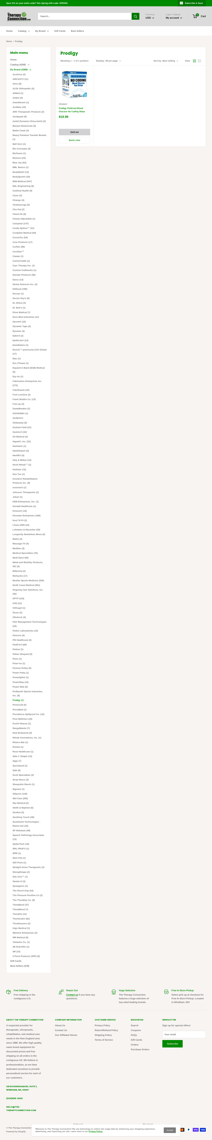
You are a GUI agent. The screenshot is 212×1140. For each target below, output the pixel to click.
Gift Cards (59, 31)
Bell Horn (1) (19, 144)
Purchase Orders (140, 1049)
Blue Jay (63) (19, 162)
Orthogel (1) (19, 608)
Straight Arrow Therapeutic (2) (28, 867)
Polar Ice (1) (19, 663)
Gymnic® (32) (20, 432)
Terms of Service (104, 1039)
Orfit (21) (17, 603)
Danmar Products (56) (24, 275)
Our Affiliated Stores (66, 1035)
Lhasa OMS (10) (21, 525)
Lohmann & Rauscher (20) (26, 529)
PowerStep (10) (21, 682)
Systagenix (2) (20, 886)
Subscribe (172, 1043)
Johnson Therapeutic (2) (26, 492)
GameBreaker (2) (21, 408)
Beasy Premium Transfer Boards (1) (29, 137)
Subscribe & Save (194, 3)
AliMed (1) (18, 93)
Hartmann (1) (19, 446)
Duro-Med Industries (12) (26, 317)
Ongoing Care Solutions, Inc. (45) (28, 592)
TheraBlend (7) (20, 909)
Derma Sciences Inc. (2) (25, 284)
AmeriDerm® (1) (21, 102)
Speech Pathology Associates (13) (28, 837)
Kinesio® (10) (20, 511)
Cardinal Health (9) (22, 190)
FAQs (134, 1035)
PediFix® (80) (20, 644)
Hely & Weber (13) (22, 460)
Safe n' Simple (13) (22, 756)
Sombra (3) (18, 812)
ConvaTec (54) (20, 237)
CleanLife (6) (19, 214)
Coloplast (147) (21, 223)
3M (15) (16, 951)
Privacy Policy (102, 1025)
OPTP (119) (18, 598)
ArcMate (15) (19, 107)
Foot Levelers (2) (22, 394)
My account (173, 17)
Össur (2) (17, 612)
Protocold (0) (19, 705)
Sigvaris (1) (19, 789)
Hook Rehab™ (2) (22, 464)
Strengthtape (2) (21, 872)
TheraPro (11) (20, 914)
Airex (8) (17, 83)
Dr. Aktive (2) (19, 303)
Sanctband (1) (20, 765)
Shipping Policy (103, 1035)
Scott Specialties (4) (23, 775)
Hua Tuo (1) (19, 474)
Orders (134, 1044)
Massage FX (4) (21, 543)
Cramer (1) (18, 256)
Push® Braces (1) (22, 723)
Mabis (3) (17, 539)
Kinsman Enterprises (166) (27, 515)
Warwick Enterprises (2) (25, 933)
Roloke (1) (18, 747)
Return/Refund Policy (106, 1030)
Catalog (22, 31)
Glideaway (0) (20, 422)
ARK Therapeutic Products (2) (28, 112)
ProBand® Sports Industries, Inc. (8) (28, 693)
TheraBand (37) (21, 904)
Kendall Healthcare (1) (24, 506)
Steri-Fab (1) (19, 858)
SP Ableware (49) (21, 830)
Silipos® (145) (20, 793)
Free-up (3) (18, 404)
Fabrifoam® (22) (21, 390)
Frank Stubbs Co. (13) (24, 399)
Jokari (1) (18, 497)
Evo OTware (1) (21, 363)
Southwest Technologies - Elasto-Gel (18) (26, 824)
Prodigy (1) (18, 700)
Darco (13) (18, 279)
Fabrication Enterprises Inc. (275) (27, 383)
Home (9, 31)
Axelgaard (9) (20, 116)
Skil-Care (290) (20, 798)
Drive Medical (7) (21, 312)
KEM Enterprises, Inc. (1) (26, 501)
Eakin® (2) (18, 335)
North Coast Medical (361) (26, 585)
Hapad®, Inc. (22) (22, 441)
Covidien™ (18, 251)
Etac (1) (17, 358)
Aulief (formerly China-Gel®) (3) (29, 121)
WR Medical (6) (20, 937)
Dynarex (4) (19, 331)
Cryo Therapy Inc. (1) (24, 265)
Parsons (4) (19, 635)
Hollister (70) (19, 469)
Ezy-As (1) (18, 376)
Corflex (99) (19, 247)
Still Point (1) (19, 862)
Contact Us (61, 1030)
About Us (60, 1025)
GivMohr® (18, 418)
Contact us (72, 994)
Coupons (136, 1030)
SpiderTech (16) (21, 844)
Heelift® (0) (18, 455)
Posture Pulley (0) (22, 668)
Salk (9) (16, 770)
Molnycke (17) (20, 576)
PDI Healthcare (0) (22, 640)
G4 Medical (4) (20, 436)
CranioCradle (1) (21, 261)
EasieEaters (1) (20, 345)
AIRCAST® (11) (20, 79)
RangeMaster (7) (21, 728)
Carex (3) (17, 195)
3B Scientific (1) (21, 946)
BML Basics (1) (21, 167)
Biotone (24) (19, 158)
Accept (170, 1130)
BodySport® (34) (21, 176)
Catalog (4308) (18, 64)
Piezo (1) (17, 658)
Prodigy (63, 104)
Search (134, 1025)
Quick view (74, 140)
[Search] (135, 16)
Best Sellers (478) (19, 966)
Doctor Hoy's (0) (21, 298)
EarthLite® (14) (20, 340)
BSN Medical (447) (22, 181)
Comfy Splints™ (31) (23, 228)
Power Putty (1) (21, 672)
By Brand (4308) (19, 69)
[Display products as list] (199, 61)
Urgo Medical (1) (21, 928)
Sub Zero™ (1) (20, 876)
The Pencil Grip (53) (23, 890)
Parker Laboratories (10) (25, 630)
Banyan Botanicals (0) (24, 126)
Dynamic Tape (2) (22, 326)
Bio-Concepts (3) (22, 148)
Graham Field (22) (22, 427)
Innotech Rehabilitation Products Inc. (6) (25, 481)
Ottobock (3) (19, 617)
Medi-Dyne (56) (21, 557)
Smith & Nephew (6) (23, 807)
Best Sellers (77, 31)
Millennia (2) (19, 571)
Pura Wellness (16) (22, 719)
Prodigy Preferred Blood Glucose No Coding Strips (72, 110)
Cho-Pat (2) (19, 209)
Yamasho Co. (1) (21, 942)
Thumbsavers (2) (21, 923)
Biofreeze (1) (19, 153)
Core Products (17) (22, 242)
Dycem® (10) (19, 321)
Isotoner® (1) (19, 487)
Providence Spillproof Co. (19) (28, 714)
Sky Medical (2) (21, 803)
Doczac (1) (18, 293)
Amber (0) (18, 98)
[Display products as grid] (194, 61)
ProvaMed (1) (20, 709)
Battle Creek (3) (21, 130)
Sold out (74, 132)
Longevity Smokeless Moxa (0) (29, 534)
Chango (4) (18, 200)
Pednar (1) (18, 649)
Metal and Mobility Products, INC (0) (28, 564)
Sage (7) (17, 761)
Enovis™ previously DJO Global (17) (30, 351)
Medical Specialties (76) (25, 553)
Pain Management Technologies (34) (30, 624)
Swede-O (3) (19, 881)
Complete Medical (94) (24, 233)
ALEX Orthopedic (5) (23, 88)
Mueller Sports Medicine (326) (28, 580)
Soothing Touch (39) (23, 817)
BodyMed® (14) (21, 172)
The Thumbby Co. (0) (24, 900)
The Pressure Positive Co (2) (28, 895)
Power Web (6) (20, 687)
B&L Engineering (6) (23, 186)
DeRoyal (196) (20, 289)
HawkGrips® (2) (21, 450)
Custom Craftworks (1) (24, 270)
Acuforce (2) (19, 74)
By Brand (40, 31)
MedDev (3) (19, 548)
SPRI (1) (17, 853)
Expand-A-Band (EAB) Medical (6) (29, 370)
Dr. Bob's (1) (19, 307)
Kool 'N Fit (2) (20, 520)
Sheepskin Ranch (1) (24, 784)
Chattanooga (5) (21, 205)
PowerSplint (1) (21, 677)
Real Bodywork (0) (22, 733)
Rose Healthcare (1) (23, 751)
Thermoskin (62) (21, 918)
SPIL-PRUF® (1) (21, 848)
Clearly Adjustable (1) (24, 218)
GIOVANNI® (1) (20, 413)
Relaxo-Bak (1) (20, 742)
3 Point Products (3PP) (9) (26, 956)
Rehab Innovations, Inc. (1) (27, 737)
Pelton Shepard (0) (22, 654)
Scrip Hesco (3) (21, 779)
